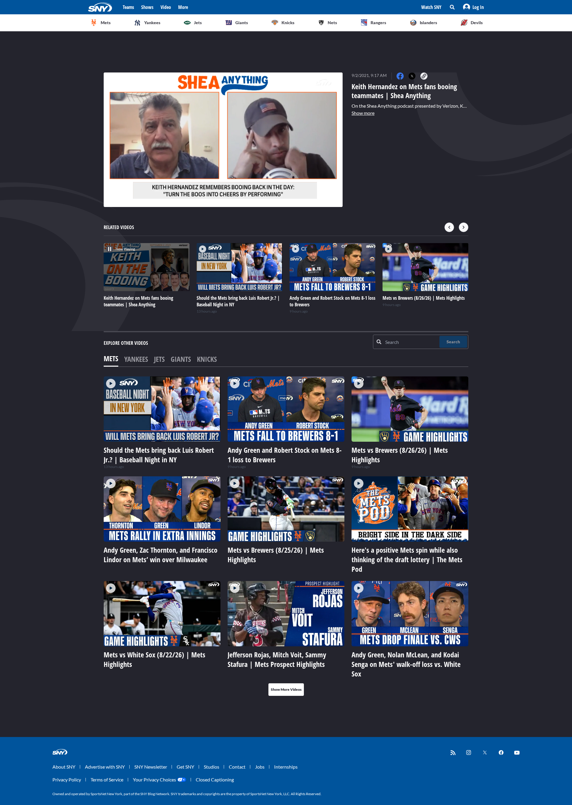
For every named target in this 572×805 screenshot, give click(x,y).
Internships (286, 767)
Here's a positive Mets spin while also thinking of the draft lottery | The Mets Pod (407, 559)
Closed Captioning (215, 779)
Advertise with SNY (105, 767)
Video (166, 7)
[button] (473, 7)
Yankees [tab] (136, 359)
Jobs (260, 767)
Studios (211, 767)
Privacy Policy (66, 779)
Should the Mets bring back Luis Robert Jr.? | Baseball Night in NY (159, 454)
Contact (237, 767)
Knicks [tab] (207, 359)
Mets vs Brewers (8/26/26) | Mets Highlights (400, 454)
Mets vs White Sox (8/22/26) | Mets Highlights (154, 659)
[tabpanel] (286, 536)
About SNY (63, 767)
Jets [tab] (159, 359)
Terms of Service (107, 779)
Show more (363, 113)
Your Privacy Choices (154, 779)
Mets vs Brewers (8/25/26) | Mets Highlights (276, 554)
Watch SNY (431, 7)
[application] (223, 139)
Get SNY (185, 767)
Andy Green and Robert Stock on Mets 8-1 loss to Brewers (285, 454)
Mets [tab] (111, 358)
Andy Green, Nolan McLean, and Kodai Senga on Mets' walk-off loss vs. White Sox (406, 664)
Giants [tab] (181, 359)
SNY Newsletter (150, 767)
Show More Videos (286, 689)
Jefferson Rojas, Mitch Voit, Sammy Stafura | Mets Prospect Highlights (277, 659)
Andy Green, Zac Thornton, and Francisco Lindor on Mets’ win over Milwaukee (160, 554)
